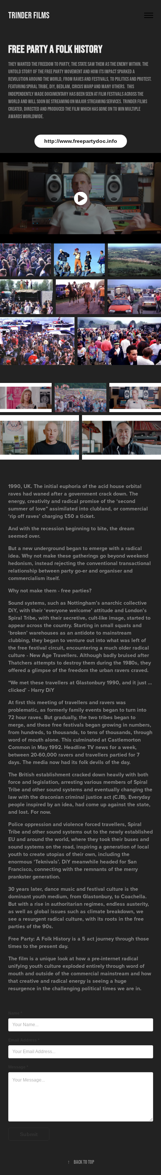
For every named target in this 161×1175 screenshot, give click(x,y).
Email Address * (23, 1040)
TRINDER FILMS (28, 15)
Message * (18, 1067)
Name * (15, 1013)
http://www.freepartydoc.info (80, 141)
